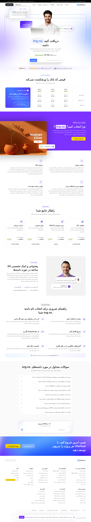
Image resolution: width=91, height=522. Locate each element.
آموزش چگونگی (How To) (40, 500)
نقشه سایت (34, 510)
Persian (8, 1)
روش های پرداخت (29, 475)
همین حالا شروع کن (13, 446)
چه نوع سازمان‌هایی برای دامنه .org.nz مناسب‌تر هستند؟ (57, 403)
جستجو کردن (33, 60)
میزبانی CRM (83, 500)
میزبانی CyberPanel (44, 477)
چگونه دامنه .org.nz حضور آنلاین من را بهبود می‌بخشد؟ (57, 412)
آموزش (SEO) (42, 498)
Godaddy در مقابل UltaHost (59, 498)
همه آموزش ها (42, 491)
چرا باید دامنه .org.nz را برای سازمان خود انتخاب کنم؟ (57, 394)
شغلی (17, 479)
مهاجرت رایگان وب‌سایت (28, 484)
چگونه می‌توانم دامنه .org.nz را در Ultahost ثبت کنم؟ (57, 386)
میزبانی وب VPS (82, 475)
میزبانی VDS (83, 477)
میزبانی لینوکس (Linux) (43, 473)
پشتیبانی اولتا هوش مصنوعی (19, 290)
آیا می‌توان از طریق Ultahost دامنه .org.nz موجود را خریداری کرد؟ (54, 399)
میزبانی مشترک (83, 470)
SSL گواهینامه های (62, 473)
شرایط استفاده (64, 510)
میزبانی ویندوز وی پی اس (81, 482)
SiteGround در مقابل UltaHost (59, 500)
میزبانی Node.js (44, 475)
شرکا (32, 480)
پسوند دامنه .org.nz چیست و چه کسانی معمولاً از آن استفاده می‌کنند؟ (54, 381)
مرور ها (31, 477)
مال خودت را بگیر (79, 138)
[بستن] (16, 517)
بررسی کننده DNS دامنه (61, 477)
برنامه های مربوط (29, 470)
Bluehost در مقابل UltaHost (59, 491)
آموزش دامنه (42, 496)
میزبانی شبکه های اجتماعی (80, 493)
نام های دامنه (63, 470)
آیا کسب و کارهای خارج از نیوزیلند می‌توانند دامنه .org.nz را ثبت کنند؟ (54, 390)
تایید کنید (21, 517)
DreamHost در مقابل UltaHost (59, 493)
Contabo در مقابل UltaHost (59, 496)
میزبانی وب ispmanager (43, 480)
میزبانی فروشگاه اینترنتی (81, 496)
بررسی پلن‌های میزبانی (21, 104)
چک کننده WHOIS (62, 475)
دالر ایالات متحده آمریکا (16, 1)
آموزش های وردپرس (41, 493)
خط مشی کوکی (28, 517)
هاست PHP (45, 470)
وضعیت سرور (30, 482)
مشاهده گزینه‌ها (76, 244)
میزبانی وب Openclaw (43, 482)
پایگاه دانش (24, 1)
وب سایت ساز (45, 4)
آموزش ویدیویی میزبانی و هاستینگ (38, 502)
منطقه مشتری (9, 4)
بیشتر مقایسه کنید (61, 502)
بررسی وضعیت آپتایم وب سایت (60, 482)
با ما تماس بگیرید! (31, 1)
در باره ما (84, 510)
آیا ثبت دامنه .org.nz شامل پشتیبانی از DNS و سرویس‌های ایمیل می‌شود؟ (53, 407)
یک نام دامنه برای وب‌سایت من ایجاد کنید (44, 355)
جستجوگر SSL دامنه (62, 479)
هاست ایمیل (83, 498)
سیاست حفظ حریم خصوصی (52, 510)
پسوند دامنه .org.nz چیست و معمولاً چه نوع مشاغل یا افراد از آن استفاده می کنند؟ (51, 377)
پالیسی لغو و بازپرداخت (74, 510)
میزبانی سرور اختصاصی (81, 479)
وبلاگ (17, 477)
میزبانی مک (83, 484)
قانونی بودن (41, 510)
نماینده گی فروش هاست (81, 491)
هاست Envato (83, 502)
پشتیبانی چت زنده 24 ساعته (30, 287)
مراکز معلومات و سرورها (28, 473)
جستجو (56, 244)
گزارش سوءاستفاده (15, 473)
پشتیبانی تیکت (33, 290)
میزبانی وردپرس (82, 473)
